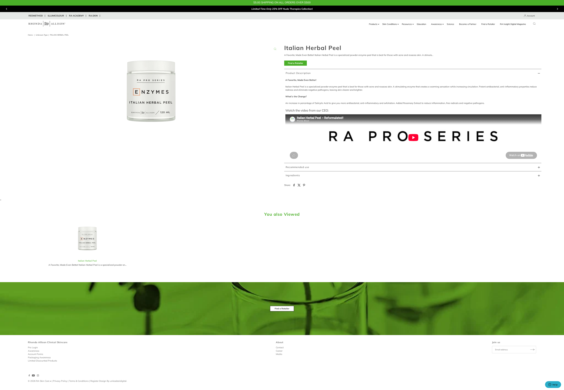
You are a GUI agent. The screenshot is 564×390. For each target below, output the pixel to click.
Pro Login (33, 347)
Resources (407, 24)
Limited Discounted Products (42, 360)
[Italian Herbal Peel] (87, 239)
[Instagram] (38, 376)
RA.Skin (93, 15)
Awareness (436, 24)
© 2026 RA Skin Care (38, 381)
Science (450, 24)
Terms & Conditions (79, 381)
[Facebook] (29, 376)
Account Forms (35, 354)
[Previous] (7, 8)
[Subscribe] (532, 349)
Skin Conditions (389, 24)
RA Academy (76, 15)
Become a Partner (467, 24)
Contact (280, 347)
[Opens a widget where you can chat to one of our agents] (553, 385)
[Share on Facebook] (294, 185)
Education (421, 24)
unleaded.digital (118, 381)
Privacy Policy (60, 381)
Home (30, 35)
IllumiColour (56, 15)
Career (279, 350)
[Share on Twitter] (299, 185)
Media (279, 354)
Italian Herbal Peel (87, 260)
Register (94, 381)
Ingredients (293, 175)
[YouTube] (33, 376)
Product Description (298, 73)
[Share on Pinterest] (304, 185)
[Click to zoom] (275, 49)
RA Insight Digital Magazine (513, 24)
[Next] (557, 8)
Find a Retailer (488, 24)
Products (373, 24)
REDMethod (35, 15)
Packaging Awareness (39, 357)
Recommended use (297, 167)
